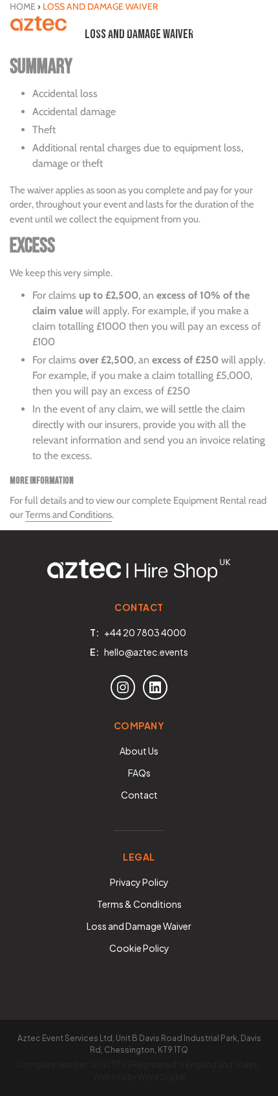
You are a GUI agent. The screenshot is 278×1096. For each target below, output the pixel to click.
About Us (139, 751)
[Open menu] (255, 26)
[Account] (198, 26)
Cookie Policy (139, 948)
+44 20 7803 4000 (145, 632)
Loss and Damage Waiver (139, 926)
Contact (139, 795)
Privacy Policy (139, 882)
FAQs (139, 773)
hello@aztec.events (146, 652)
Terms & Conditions (139, 904)
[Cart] (226, 26)
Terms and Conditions (68, 515)
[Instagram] (123, 687)
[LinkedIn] (155, 687)
